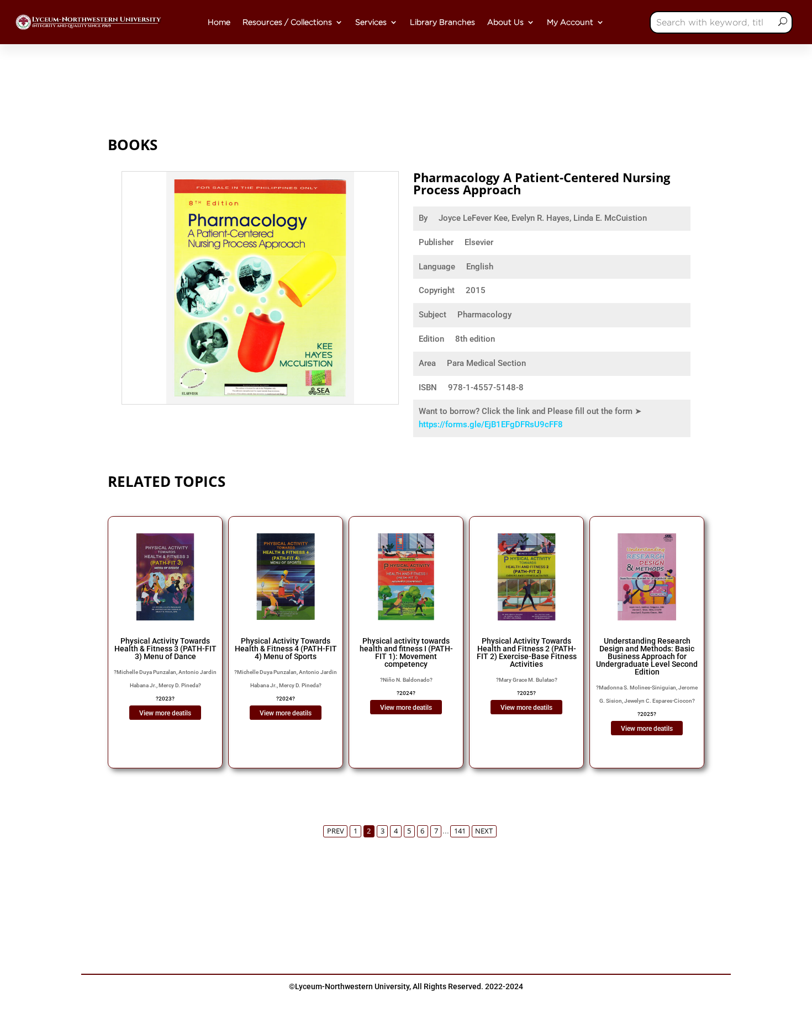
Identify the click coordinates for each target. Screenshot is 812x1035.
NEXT (484, 831)
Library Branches (442, 22)
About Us (505, 22)
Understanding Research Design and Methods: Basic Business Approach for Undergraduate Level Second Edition (647, 656)
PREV (335, 831)
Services (371, 22)
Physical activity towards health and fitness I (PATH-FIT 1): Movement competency (406, 652)
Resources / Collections (287, 22)
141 (460, 831)
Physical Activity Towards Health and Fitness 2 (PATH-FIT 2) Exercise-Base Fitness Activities (527, 652)
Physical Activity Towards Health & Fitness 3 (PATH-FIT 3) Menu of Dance (165, 648)
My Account (570, 22)
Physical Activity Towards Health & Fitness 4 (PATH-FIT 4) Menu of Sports (286, 648)
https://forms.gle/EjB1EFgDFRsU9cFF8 (491, 424)
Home (219, 22)
